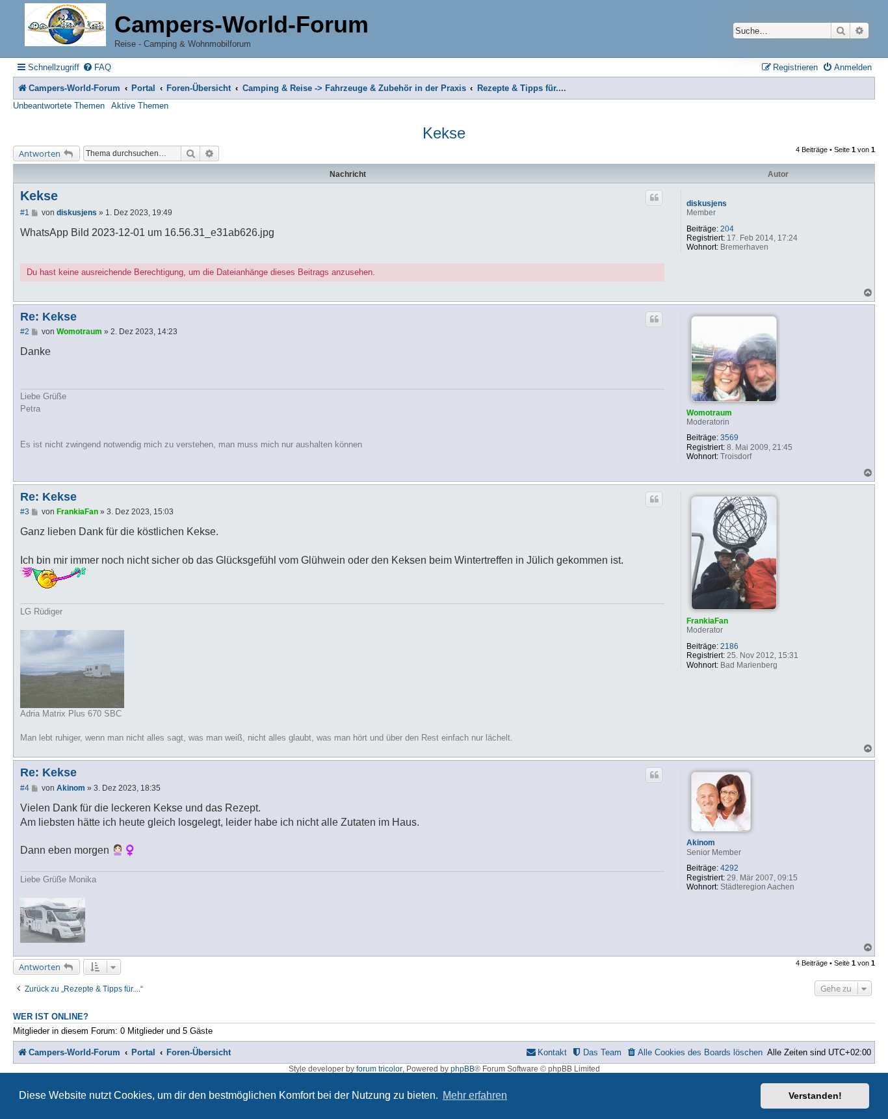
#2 (24, 331)
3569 (729, 437)
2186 (729, 646)
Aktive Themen (139, 106)
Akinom (700, 842)
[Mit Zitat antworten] (654, 197)
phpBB (463, 1068)
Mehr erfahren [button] (475, 1095)
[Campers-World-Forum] (65, 25)
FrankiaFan (707, 620)
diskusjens (706, 203)
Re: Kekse (48, 316)
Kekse (444, 133)
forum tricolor (379, 1068)
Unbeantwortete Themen (59, 106)
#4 (24, 788)
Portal (143, 88)
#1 (24, 212)
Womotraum (709, 412)
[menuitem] (97, 67)
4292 (729, 868)
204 (727, 228)
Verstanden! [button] (815, 1095)
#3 (24, 511)
